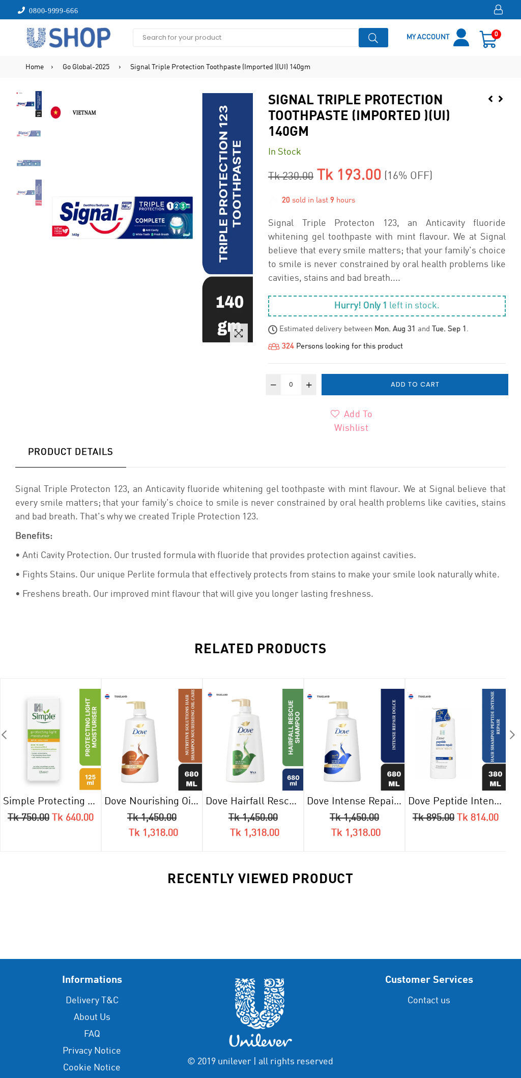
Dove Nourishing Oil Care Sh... (153, 802)
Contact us (429, 1000)
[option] (28, 105)
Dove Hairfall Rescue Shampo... (254, 802)
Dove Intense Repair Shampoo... (355, 802)
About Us (92, 1017)
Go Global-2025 (86, 67)
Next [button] (512, 734)
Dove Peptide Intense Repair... (457, 802)
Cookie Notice (92, 1067)
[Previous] (490, 98)
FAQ (92, 1034)
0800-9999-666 (51, 10)
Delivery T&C (92, 1000)
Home (34, 67)
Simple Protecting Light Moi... (52, 802)
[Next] (501, 98)
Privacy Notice (92, 1051)
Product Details (70, 452)
